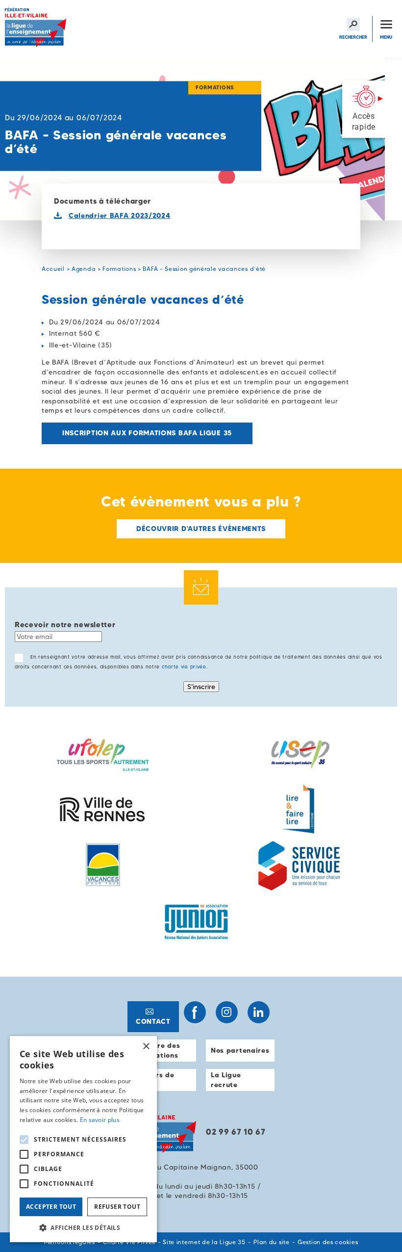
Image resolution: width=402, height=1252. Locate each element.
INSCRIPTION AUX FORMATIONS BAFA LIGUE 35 (147, 432)
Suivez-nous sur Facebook (195, 1012)
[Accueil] (37, 28)
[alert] (83, 1139)
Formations (119, 268)
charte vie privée (184, 667)
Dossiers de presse (153, 1079)
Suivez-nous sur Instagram (227, 1012)
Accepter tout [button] (51, 1206)
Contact (153, 1021)
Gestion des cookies (328, 1242)
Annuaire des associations (156, 1050)
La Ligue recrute (226, 1079)
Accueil (53, 268)
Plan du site (271, 1242)
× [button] (146, 1046)
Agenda (84, 268)
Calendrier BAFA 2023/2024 (120, 215)
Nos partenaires (240, 1050)
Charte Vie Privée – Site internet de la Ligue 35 (174, 1242)
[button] (83, 1227)
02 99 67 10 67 (236, 1132)
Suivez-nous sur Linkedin (259, 1012)
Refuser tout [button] (117, 1206)
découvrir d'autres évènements (201, 528)
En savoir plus (100, 1120)
